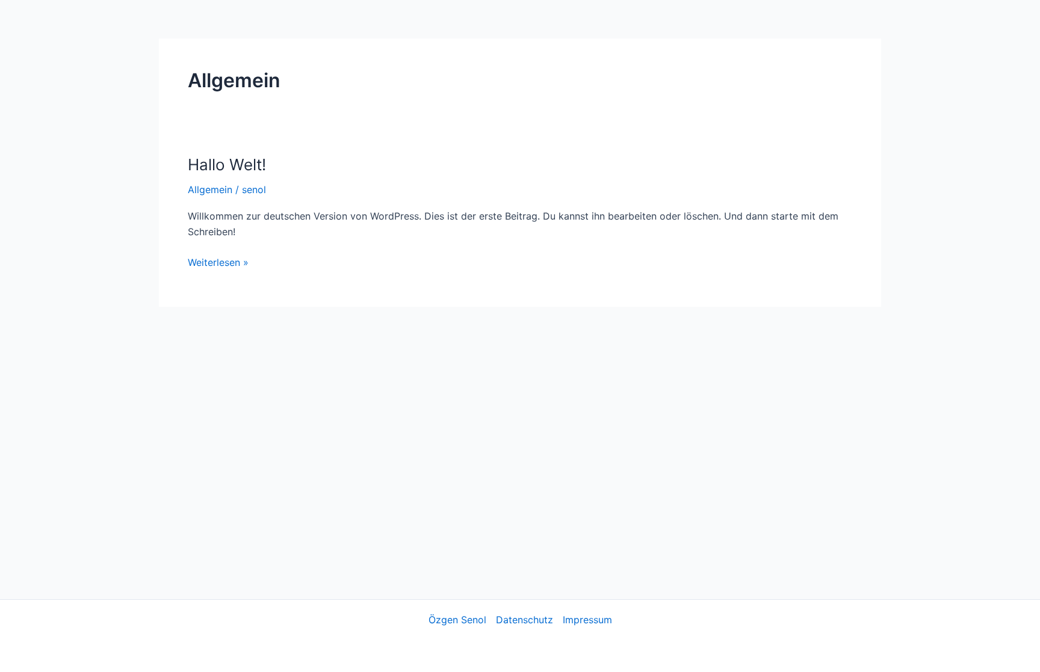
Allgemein (210, 189)
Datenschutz (524, 620)
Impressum (587, 620)
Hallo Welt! (227, 164)
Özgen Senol (457, 620)
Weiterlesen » (218, 263)
